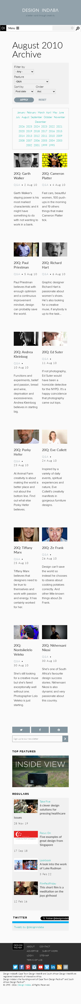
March (41, 112)
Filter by (19, 67)
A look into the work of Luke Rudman (53, 866)
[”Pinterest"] (59, 730)
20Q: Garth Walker (22, 175)
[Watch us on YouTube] (40, 967)
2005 (44, 140)
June (61, 112)
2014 (22, 136)
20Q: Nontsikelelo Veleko (23, 650)
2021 (59, 126)
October (48, 117)
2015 (59, 131)
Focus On (45, 833)
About (31, 946)
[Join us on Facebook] (40, 730)
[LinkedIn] (53, 967)
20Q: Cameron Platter (53, 175)
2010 (52, 136)
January (21, 112)
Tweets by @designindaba (29, 927)
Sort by (19, 86)
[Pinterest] (28, 967)
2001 (37, 145)
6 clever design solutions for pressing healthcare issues (39, 811)
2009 (59, 136)
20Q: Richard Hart (52, 264)
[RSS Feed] (59, 967)
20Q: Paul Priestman (21, 264)
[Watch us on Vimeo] (46, 967)
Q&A (17, 185)
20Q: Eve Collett (54, 449)
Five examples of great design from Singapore (51, 840)
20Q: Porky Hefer (22, 452)
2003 (59, 140)
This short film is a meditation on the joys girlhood (52, 891)
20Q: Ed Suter (52, 352)
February (31, 112)
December (40, 121)
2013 (29, 136)
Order (40, 86)
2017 (44, 131)
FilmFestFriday (48, 883)
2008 (22, 140)
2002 (29, 145)
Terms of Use (34, 960)
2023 (44, 126)
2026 (22, 126)
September (36, 117)
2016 (52, 131)
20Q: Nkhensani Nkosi (54, 647)
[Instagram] (34, 967)
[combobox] (63, 28)
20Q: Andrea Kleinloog (23, 354)
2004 (52, 140)
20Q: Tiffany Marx (23, 549)
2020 (22, 131)
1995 (52, 145)
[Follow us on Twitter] (21, 730)
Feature (19, 76)
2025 (29, 126)
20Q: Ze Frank (52, 547)
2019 (29, 131)
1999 (44, 145)
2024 (37, 126)
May (55, 112)
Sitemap (44, 955)
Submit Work (50, 951)
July (18, 117)
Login (30, 955)
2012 (37, 136)
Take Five (45, 801)
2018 (37, 131)
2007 (29, 140)
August (25, 117)
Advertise (32, 951)
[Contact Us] (65, 967)
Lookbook (45, 860)
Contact (45, 946)
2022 (52, 126)
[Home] (40, 10)
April (48, 112)
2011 (44, 136)
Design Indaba (24, 984)
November (59, 117)
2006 (37, 140)
